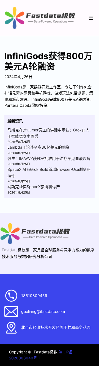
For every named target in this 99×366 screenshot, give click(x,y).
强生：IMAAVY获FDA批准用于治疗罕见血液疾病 (48, 158)
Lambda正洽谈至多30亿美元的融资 (38, 147)
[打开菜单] (91, 18)
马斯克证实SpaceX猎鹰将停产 (33, 186)
